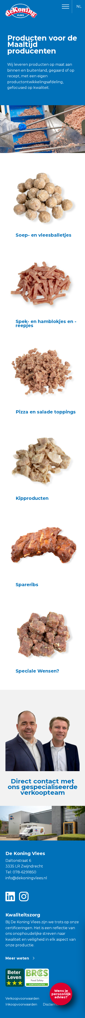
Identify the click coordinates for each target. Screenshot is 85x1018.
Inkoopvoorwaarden (21, 1004)
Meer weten (17, 958)
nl (78, 6)
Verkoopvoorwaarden (22, 998)
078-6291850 (24, 872)
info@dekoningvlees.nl (26, 878)
